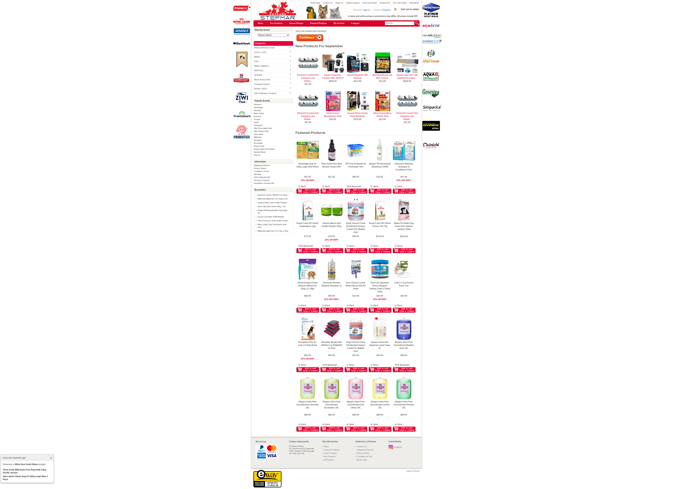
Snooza (257, 155)
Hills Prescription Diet (263, 128)
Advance (257, 104)
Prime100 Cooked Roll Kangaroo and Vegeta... (308, 78)
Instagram (397, 447)
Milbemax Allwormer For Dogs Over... (273, 199)
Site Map (257, 174)
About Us (339, 3)
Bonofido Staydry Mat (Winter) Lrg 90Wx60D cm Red (331, 345)
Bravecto (257, 116)
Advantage (258, 107)
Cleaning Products (262, 84)
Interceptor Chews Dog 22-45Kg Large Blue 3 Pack (25, 477)
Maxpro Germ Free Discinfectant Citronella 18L (308, 405)
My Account (339, 23)
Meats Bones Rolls (262, 80)
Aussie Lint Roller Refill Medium (271, 217)
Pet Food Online (400, 3)
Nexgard (257, 140)
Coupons (355, 23)
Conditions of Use (261, 171)
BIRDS (257, 57)
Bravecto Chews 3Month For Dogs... (273, 195)
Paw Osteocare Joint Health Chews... (274, 221)
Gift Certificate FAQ (262, 177)
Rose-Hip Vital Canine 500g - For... (272, 206)
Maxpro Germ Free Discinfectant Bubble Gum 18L (404, 345)
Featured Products (318, 23)
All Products (329, 460)
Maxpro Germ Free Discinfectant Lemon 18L (380, 405)
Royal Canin (259, 146)
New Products (276, 23)
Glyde (256, 122)
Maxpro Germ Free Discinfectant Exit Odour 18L (356, 405)
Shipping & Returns (262, 165)
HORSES (258, 75)
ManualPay (414, 3)
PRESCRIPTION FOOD (264, 48)
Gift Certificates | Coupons (265, 93)
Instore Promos (296, 23)
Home (260, 23)
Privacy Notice (260, 168)
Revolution (258, 143)
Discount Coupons (262, 180)
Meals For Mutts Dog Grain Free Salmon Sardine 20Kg (404, 226)
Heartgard (258, 125)
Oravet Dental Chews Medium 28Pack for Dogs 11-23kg (307, 286)
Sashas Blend (260, 152)
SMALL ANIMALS (261, 66)
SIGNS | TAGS (260, 89)
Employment (385, 3)
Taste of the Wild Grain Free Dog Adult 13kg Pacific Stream (24, 471)
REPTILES (258, 70)
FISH (256, 61)
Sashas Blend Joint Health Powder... (273, 203)
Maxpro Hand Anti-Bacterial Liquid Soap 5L (380, 345)
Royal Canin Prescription (264, 149)
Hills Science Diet (261, 131)
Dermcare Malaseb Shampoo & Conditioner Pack (404, 167)
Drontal (257, 119)
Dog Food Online (369, 3)
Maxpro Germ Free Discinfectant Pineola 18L (404, 405)
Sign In (366, 10)
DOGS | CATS (260, 52)
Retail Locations (353, 3)
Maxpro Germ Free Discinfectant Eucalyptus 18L (332, 405)
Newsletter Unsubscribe (264, 183)
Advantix (257, 110)
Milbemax (258, 137)
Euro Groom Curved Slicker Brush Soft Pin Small (355, 286)
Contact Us (328, 3)
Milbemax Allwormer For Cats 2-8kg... (274, 231)
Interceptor (258, 134)
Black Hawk (259, 113)
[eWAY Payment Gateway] (267, 487)
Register (386, 10)
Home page (315, 3)
